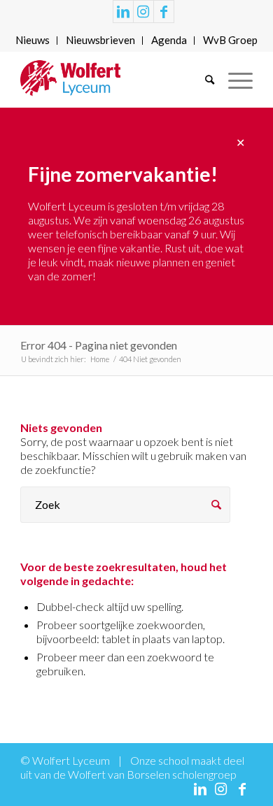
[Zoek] (202, 80)
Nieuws (32, 40)
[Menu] (233, 80)
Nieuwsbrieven (100, 40)
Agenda (169, 40)
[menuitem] (32, 40)
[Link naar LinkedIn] (123, 11)
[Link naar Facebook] (164, 11)
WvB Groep (230, 40)
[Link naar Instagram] (143, 11)
